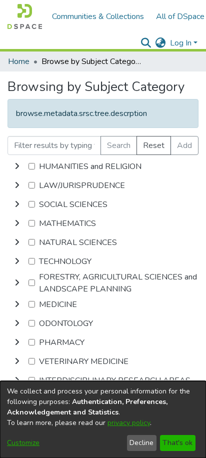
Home (19, 61)
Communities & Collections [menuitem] (98, 16)
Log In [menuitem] (181, 43)
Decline (142, 443)
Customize (23, 443)
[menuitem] (160, 43)
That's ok (177, 443)
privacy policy (129, 423)
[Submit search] (146, 43)
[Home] (25, 16)
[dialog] (103, 419)
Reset (153, 145)
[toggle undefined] (17, 166)
